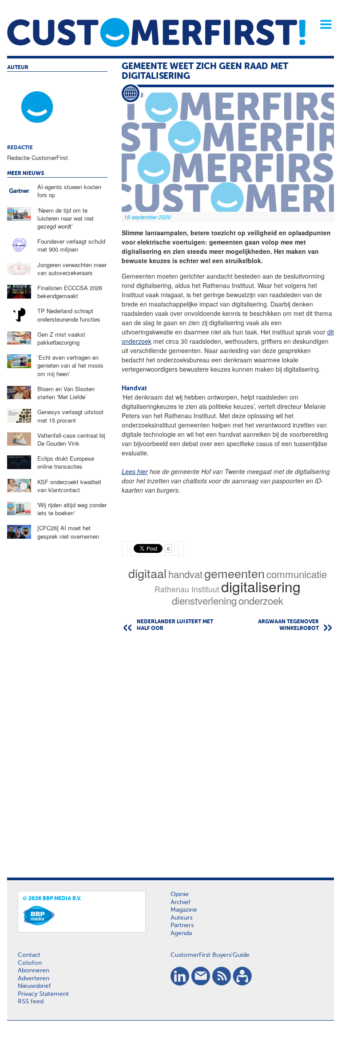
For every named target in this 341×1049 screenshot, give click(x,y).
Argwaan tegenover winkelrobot (288, 625)
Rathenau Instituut (187, 588)
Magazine (183, 910)
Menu (323, 24)
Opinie (179, 894)
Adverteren (33, 978)
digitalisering (261, 586)
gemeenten (234, 573)
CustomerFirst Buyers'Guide (210, 955)
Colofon (30, 963)
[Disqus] (228, 752)
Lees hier (135, 471)
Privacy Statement (43, 994)
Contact (29, 955)
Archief (180, 902)
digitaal (147, 573)
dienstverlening (204, 600)
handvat (185, 574)
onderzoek (260, 600)
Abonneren (33, 970)
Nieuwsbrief (34, 986)
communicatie (296, 574)
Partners (182, 925)
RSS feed (31, 1001)
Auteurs (181, 918)
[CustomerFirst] (156, 32)
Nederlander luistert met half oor (175, 625)
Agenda (181, 933)
